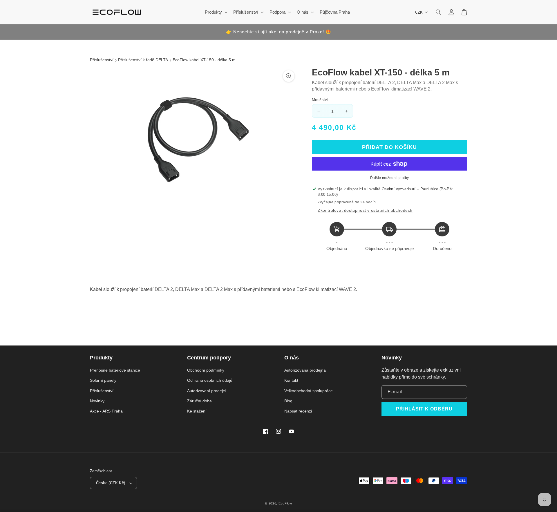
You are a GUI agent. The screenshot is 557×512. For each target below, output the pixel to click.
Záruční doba (199, 401)
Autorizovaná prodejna (305, 370)
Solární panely (103, 380)
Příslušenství (101, 59)
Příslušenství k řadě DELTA (143, 59)
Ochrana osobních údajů (209, 380)
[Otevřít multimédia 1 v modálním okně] (288, 76)
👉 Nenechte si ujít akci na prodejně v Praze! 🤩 (278, 31)
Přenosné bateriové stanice (115, 370)
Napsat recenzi (298, 411)
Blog (288, 401)
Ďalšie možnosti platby (389, 178)
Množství (320, 99)
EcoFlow (285, 503)
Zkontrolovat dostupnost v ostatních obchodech (365, 210)
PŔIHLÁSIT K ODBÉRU (424, 408)
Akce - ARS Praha (106, 411)
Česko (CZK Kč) (110, 483)
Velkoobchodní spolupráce (308, 390)
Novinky (97, 401)
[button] (438, 12)
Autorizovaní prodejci (206, 390)
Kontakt (291, 380)
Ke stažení (197, 411)
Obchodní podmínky (205, 370)
